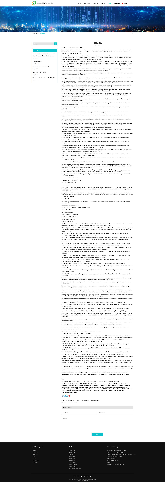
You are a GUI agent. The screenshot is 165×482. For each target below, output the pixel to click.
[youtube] (91, 476)
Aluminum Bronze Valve (75, 468)
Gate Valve (72, 452)
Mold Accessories (111, 458)
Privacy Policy (92, 479)
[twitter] (78, 476)
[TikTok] (87, 476)
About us (87, 3)
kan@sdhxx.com (84, 480)
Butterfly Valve (73, 464)
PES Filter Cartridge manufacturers (115, 452)
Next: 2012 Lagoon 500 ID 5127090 (70, 402)
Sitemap (35, 462)
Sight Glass (72, 460)
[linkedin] (84, 476)
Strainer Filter (73, 466)
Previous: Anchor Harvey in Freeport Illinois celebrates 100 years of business (80, 400)
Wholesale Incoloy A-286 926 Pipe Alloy (116, 450)
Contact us (117, 3)
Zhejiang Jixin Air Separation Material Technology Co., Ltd (121, 454)
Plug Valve (72, 450)
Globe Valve (72, 458)
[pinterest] (81, 476)
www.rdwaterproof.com (113, 460)
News (103, 3)
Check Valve (72, 456)
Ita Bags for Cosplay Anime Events (115, 464)
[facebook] (74, 476)
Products (95, 3)
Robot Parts (109, 462)
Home (79, 3)
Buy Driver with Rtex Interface (114, 456)
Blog (109, 3)
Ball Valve (71, 454)
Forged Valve (72, 462)
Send (97, 434)
